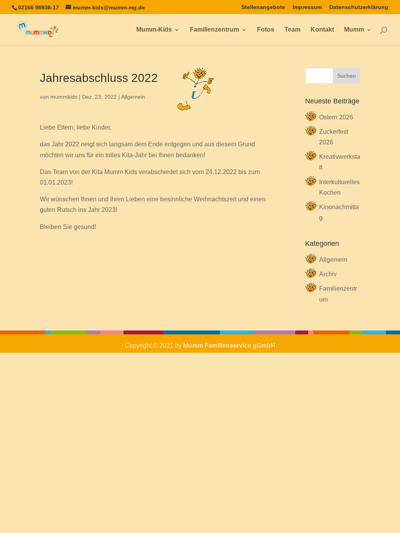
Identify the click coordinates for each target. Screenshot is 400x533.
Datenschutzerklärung (358, 7)
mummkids (63, 97)
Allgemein (133, 97)
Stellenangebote (263, 7)
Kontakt (322, 30)
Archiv (328, 274)
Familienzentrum (214, 30)
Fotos (265, 30)
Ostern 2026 (336, 117)
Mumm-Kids (154, 30)
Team (292, 30)
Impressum (307, 7)
